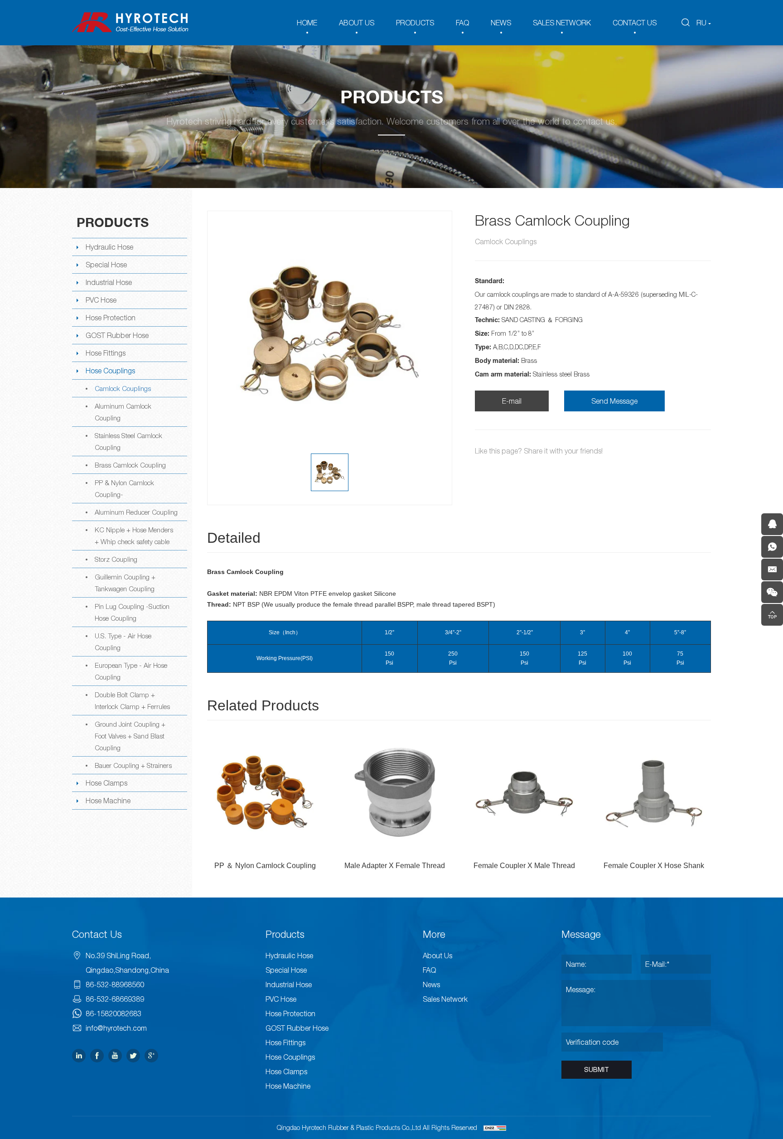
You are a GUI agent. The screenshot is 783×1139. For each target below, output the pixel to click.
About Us (437, 955)
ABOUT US (356, 23)
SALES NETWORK (562, 23)
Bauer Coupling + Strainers (133, 765)
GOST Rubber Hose (117, 335)
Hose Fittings (106, 353)
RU (701, 23)
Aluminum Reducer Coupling (136, 512)
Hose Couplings (110, 371)
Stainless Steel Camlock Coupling (128, 441)
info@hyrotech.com (116, 1028)
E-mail (512, 401)
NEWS (501, 23)
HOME (307, 23)
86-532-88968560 (115, 984)
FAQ (462, 23)
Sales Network (445, 999)
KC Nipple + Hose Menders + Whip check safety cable (134, 535)
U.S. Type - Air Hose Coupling (123, 642)
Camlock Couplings (123, 388)
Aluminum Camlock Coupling (123, 412)
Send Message (614, 401)
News (431, 984)
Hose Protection (110, 318)
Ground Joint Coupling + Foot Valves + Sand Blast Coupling (130, 736)
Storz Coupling (116, 559)
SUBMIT (596, 1069)
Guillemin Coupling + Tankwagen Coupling (125, 583)
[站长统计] (494, 1127)
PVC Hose (101, 300)
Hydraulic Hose (109, 247)
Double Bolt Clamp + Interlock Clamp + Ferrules (132, 700)
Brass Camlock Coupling (130, 465)
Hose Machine (108, 800)
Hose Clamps (106, 783)
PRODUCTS (415, 23)
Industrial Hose (109, 282)
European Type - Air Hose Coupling (131, 671)
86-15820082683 (113, 1013)
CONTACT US (635, 23)
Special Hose (106, 265)
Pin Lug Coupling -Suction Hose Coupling (132, 612)
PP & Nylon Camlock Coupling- (124, 488)
